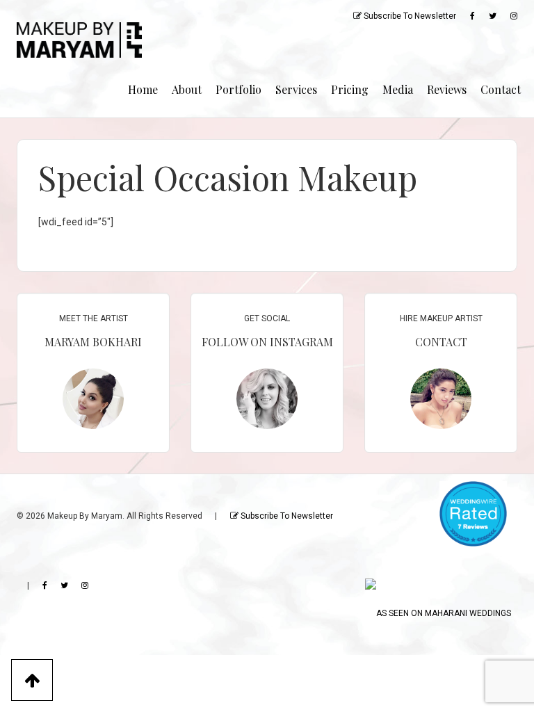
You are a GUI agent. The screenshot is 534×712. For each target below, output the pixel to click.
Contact (500, 89)
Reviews (447, 89)
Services (296, 89)
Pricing (350, 89)
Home (143, 89)
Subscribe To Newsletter (409, 16)
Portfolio (238, 89)
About (187, 89)
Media (397, 89)
